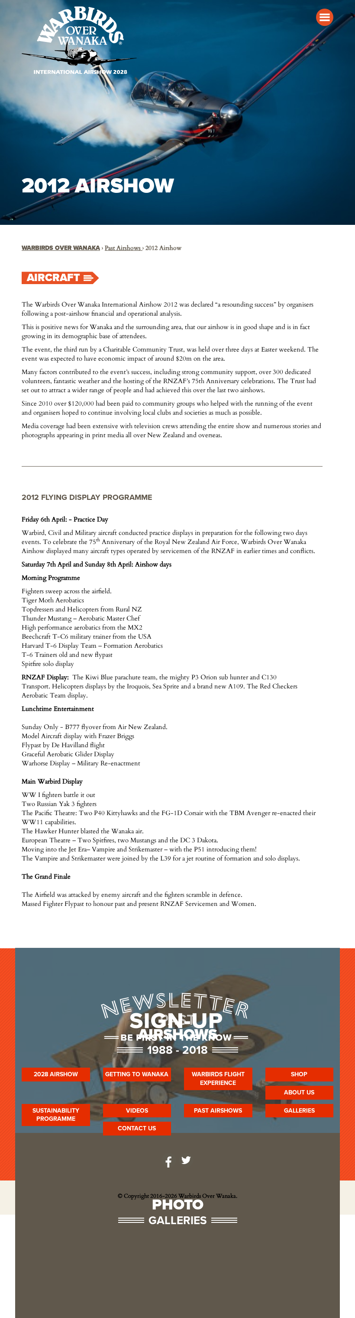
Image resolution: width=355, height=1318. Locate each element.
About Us (299, 1092)
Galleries (299, 1110)
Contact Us (137, 1128)
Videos (137, 1110)
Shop (299, 1074)
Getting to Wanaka (136, 1074)
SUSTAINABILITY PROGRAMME (55, 1115)
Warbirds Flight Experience (218, 1079)
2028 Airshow (56, 1074)
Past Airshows (123, 248)
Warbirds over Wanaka (61, 248)
